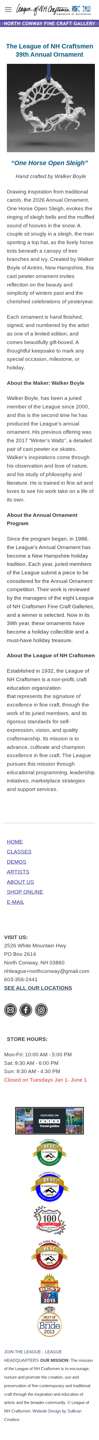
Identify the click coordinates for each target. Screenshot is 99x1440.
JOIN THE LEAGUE (22, 1351)
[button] (8, 9)
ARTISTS (18, 872)
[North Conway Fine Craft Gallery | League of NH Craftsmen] (53, 10)
